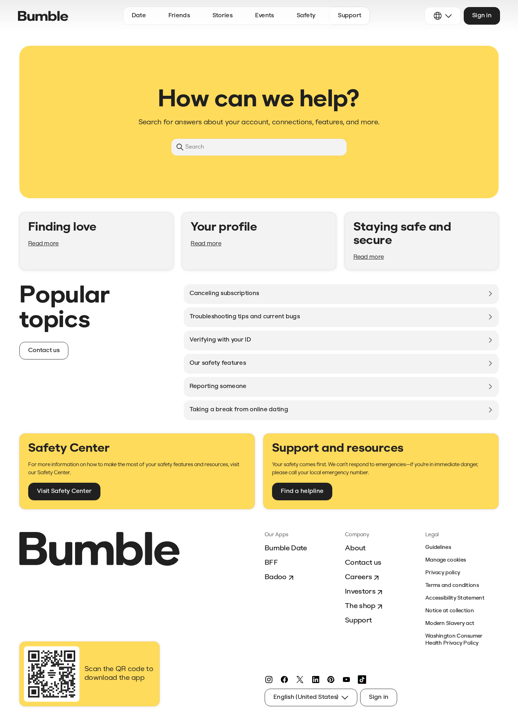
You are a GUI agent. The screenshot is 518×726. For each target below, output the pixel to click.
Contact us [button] (44, 350)
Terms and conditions (452, 585)
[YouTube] (346, 679)
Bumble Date (286, 548)
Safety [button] (306, 16)
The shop (360, 606)
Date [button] (139, 16)
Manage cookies (445, 560)
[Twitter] (300, 679)
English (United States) (305, 697)
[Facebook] (284, 679)
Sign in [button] (482, 16)
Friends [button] (179, 16)
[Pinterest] (331, 679)
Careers (358, 577)
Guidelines (438, 547)
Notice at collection (449, 611)
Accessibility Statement (455, 598)
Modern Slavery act (449, 623)
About (355, 548)
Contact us (363, 563)
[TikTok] (362, 679)
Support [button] (349, 16)
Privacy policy (442, 573)
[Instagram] (269, 679)
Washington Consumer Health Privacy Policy (454, 640)
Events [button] (264, 16)
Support (358, 620)
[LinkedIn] (315, 679)
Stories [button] (222, 16)
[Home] (43, 16)
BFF (271, 563)
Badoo (276, 577)
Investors (360, 591)
